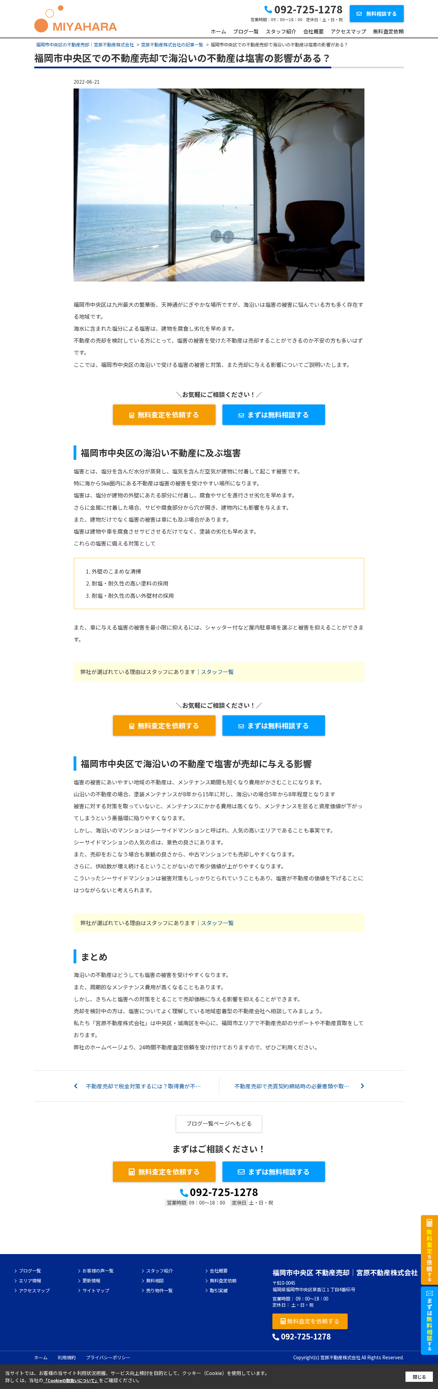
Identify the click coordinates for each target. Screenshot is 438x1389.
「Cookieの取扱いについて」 (71, 1380)
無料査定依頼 (388, 31)
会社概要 (313, 31)
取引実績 (219, 1291)
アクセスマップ (348, 31)
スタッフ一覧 (217, 672)
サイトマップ (95, 1291)
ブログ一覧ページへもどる (219, 1123)
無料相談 (155, 1281)
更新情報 (91, 1281)
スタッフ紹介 (281, 31)
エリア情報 (30, 1281)
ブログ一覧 (246, 31)
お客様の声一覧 (98, 1271)
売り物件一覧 (159, 1291)
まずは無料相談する (278, 415)
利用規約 (67, 1357)
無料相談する (381, 13)
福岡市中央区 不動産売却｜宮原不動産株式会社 (345, 1272)
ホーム (218, 31)
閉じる (419, 1377)
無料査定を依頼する (168, 415)
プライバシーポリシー (108, 1357)
